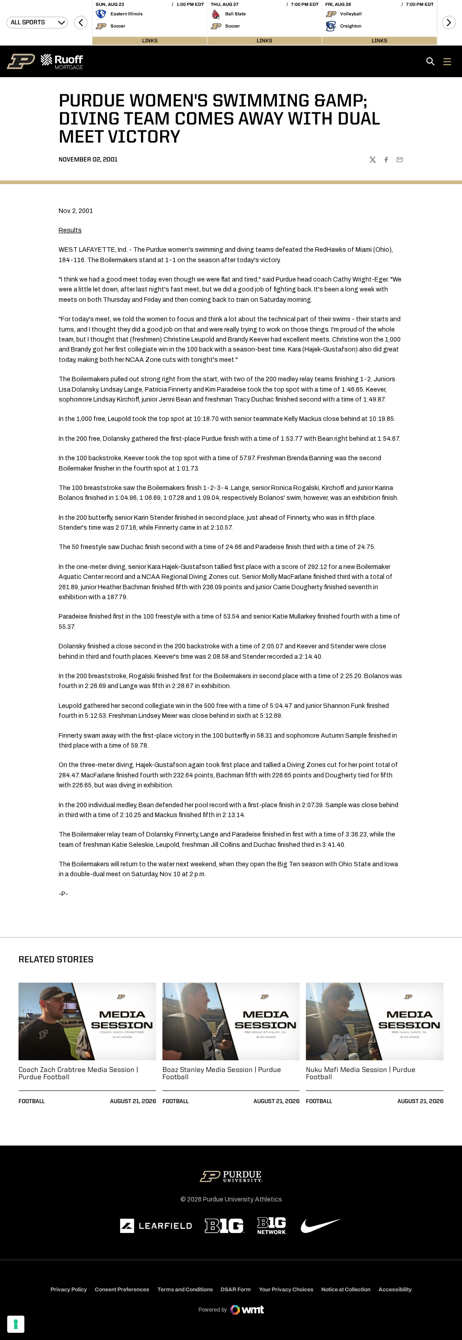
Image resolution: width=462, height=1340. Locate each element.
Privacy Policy (69, 1289)
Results (70, 230)
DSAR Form (236, 1289)
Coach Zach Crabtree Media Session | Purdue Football (78, 1074)
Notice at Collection (345, 1289)
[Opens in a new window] (156, 1226)
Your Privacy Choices (286, 1289)
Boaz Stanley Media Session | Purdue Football (221, 1074)
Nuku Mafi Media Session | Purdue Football (361, 1074)
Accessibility (395, 1289)
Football (31, 1101)
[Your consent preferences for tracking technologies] (15, 1324)
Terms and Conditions (185, 1289)
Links (149, 40)
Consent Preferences (122, 1289)
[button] (81, 22)
